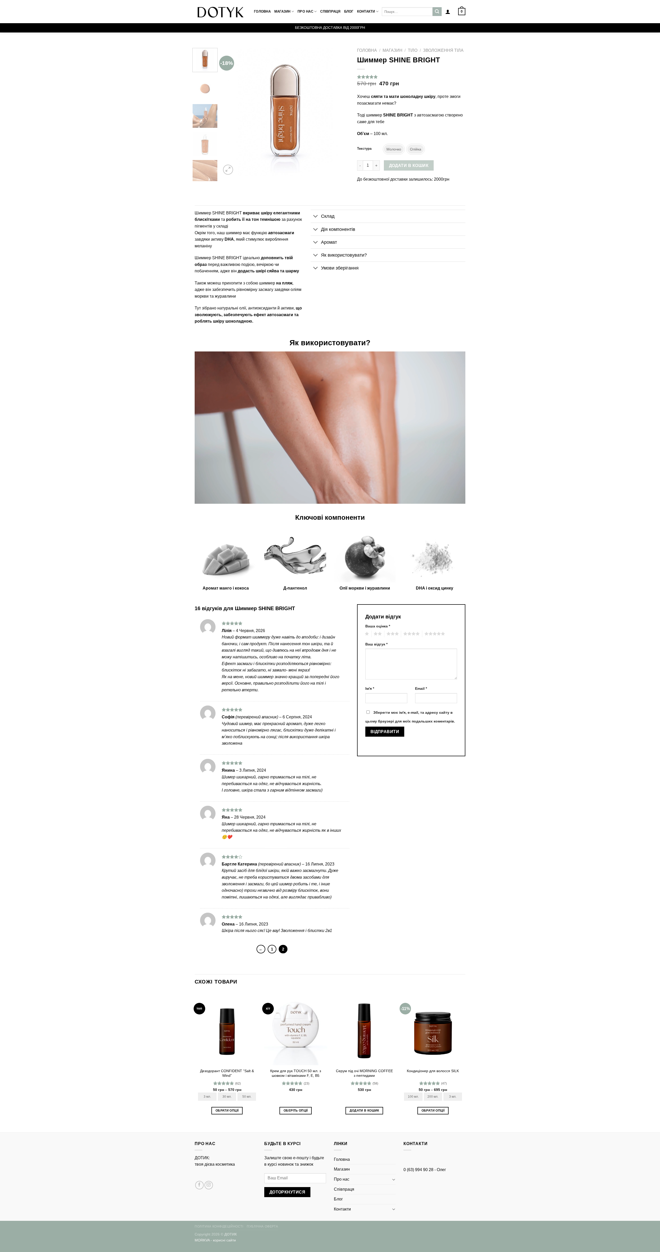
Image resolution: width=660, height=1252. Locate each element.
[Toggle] (316, 216)
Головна (262, 11)
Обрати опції (227, 1110)
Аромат (329, 242)
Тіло (412, 50)
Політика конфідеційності (219, 1226)
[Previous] (230, 112)
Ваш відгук (376, 644)
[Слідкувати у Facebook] (199, 1185)
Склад (328, 216)
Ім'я (369, 688)
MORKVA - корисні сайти (215, 1240)
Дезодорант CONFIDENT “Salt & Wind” (227, 1073)
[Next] (340, 112)
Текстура (364, 148)
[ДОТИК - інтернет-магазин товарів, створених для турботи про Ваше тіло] (220, 11)
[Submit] (437, 11)
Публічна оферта (262, 1226)
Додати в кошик (409, 165)
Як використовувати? (344, 255)
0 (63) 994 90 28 (418, 1169)
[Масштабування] (228, 170)
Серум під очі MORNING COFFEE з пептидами (364, 1073)
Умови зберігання (340, 268)
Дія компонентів (338, 229)
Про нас (305, 11)
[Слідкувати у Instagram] (208, 1185)
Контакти (366, 11)
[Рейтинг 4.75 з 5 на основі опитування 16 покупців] (411, 77)
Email (421, 688)
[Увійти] (447, 11)
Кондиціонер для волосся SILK (433, 1071)
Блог (348, 11)
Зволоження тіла (443, 50)
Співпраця (330, 11)
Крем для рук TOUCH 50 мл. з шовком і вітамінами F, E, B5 (295, 1073)
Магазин (282, 11)
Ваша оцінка (377, 626)
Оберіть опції (296, 1110)
